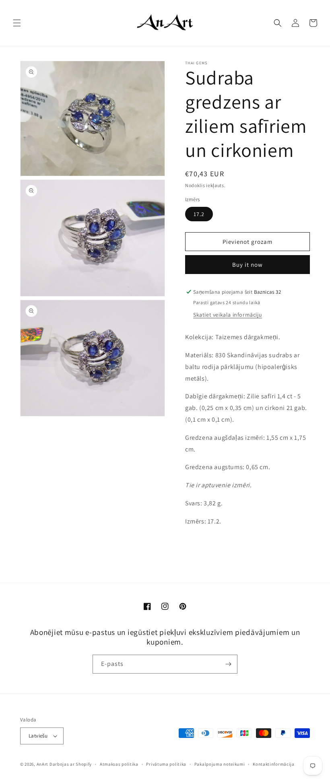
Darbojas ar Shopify (71, 764)
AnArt (43, 764)
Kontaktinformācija (274, 764)
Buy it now (247, 264)
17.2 (199, 214)
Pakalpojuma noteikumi (219, 764)
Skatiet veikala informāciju (227, 314)
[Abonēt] (228, 664)
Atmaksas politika (119, 764)
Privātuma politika (166, 764)
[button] (17, 23)
